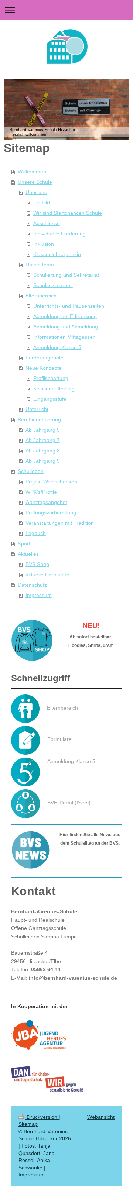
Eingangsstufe (49, 399)
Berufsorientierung (39, 420)
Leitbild (41, 203)
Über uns (36, 192)
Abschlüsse (46, 223)
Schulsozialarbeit (53, 285)
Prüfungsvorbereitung (50, 513)
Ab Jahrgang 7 (42, 440)
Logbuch (35, 533)
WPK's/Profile (41, 492)
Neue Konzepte (43, 368)
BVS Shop (37, 564)
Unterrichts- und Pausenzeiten (68, 306)
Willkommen (32, 172)
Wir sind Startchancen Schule (67, 213)
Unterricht (36, 409)
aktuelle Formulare (47, 575)
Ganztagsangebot (46, 502)
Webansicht (101, 1117)
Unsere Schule (35, 182)
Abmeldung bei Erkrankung (65, 316)
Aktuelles (28, 554)
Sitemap (28, 1124)
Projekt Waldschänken (51, 482)
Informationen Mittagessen (64, 337)
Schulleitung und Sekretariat (66, 275)
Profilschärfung (50, 378)
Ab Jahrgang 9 (42, 461)
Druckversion (42, 1117)
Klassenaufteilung (54, 389)
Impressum (38, 595)
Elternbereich (41, 296)
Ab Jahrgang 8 (42, 451)
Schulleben (31, 471)
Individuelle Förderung (59, 234)
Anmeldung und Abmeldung (65, 327)
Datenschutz (32, 585)
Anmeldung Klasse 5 (57, 347)
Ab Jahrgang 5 (42, 430)
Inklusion (43, 244)
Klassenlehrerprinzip (57, 254)
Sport (24, 544)
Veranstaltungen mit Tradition (59, 523)
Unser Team (39, 265)
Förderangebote (44, 358)
